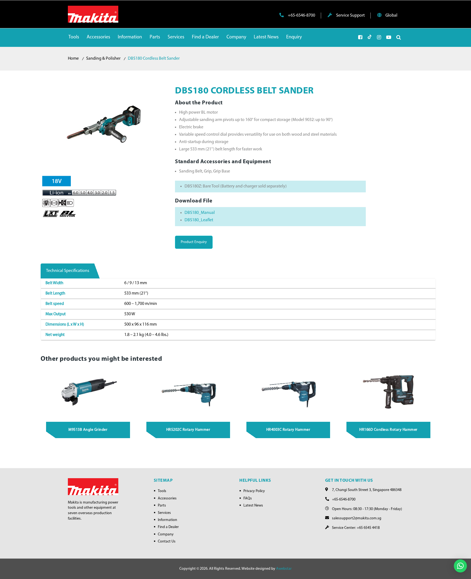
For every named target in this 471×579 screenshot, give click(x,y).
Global (391, 15)
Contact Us (167, 541)
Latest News (253, 506)
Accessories (167, 498)
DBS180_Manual (200, 213)
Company (166, 534)
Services (164, 513)
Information (167, 520)
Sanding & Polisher (103, 58)
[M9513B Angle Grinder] (88, 392)
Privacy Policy (254, 491)
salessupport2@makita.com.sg (356, 518)
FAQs (247, 498)
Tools (162, 491)
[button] (460, 565)
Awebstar (284, 569)
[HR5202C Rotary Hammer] (188, 392)
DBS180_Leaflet (199, 220)
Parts (162, 506)
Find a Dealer (168, 527)
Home (73, 58)
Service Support (350, 15)
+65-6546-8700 (301, 15)
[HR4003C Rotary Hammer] (288, 392)
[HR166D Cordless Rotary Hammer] (388, 392)
